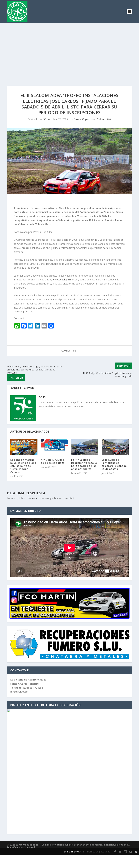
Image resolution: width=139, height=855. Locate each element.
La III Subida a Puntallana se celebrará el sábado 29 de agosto (114, 464)
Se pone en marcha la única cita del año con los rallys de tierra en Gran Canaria (23, 466)
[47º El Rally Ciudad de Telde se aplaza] (54, 447)
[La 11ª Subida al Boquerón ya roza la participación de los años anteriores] (84, 447)
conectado (38, 498)
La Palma (76, 119)
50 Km (47, 119)
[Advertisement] (69, 48)
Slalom (101, 119)
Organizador (89, 119)
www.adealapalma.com (65, 279)
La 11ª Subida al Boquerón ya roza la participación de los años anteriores (84, 464)
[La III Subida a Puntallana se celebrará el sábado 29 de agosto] (115, 447)
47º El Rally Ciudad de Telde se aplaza (53, 461)
